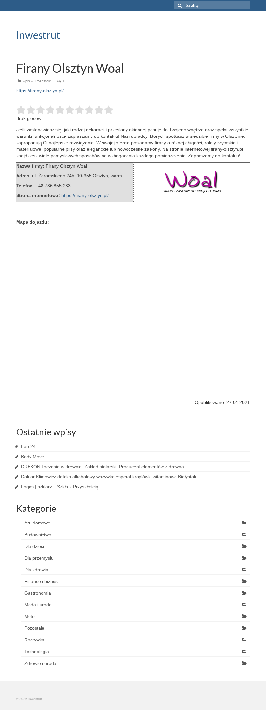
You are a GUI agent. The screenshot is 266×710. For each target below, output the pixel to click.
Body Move (32, 456)
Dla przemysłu (39, 558)
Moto (29, 616)
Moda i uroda (38, 604)
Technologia (36, 651)
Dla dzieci (34, 546)
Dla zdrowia (36, 569)
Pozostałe (43, 81)
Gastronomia (37, 593)
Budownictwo (37, 534)
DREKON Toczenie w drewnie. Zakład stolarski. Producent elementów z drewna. (103, 466)
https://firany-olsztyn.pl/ (40, 90)
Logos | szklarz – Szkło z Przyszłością (59, 486)
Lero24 (28, 446)
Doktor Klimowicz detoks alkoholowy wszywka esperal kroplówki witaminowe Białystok (108, 476)
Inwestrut (38, 35)
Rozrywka (34, 639)
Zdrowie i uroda (40, 663)
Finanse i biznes (41, 581)
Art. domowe (37, 522)
